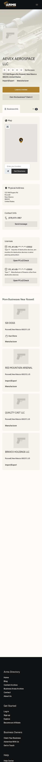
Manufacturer (23, 81)
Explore (7, 719)
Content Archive (11, 685)
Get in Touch (9, 745)
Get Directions (19, 171)
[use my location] (8, 171)
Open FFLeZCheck (21, 260)
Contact (7, 692)
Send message (21, 224)
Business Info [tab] (12, 109)
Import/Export (8, 81)
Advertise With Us (11, 742)
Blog (6, 681)
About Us (7, 696)
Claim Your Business (12, 738)
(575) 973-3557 (15, 218)
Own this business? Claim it (21, 97)
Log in (6, 711)
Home (6, 677)
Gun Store (12, 336)
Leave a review (21, 90)
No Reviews (30, 70)
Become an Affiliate (12, 723)
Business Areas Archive (14, 689)
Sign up (7, 715)
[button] (21, 140)
